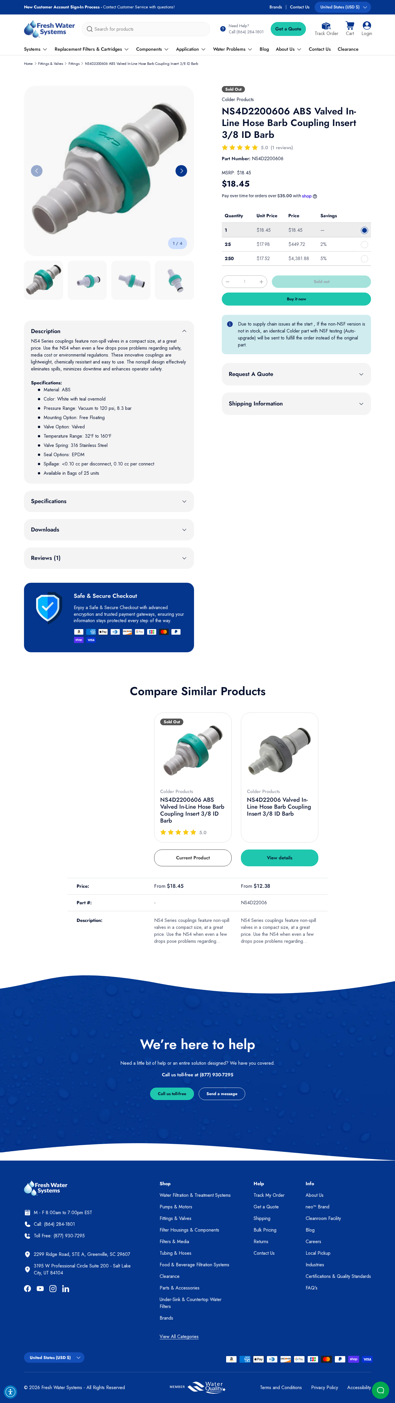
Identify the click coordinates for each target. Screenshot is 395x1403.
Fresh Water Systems (61, 1387)
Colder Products (238, 99)
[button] (350, 29)
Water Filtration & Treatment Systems (195, 1195)
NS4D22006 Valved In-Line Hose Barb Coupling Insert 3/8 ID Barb (279, 807)
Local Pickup (318, 1253)
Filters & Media (174, 1241)
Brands (276, 7)
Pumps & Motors (176, 1206)
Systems (32, 49)
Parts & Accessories (180, 1288)
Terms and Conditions (281, 1387)
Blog (264, 49)
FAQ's (312, 1288)
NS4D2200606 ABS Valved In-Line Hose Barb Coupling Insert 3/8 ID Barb (141, 63)
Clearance (348, 49)
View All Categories (179, 1336)
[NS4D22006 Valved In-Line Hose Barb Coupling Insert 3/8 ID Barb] (279, 751)
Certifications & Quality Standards (338, 1276)
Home (28, 63)
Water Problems (229, 49)
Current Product (193, 857)
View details (279, 857)
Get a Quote (288, 28)
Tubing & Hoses (175, 1253)
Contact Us (299, 7)
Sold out (321, 281)
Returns (261, 1241)
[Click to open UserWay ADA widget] (10, 1392)
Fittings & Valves (50, 63)
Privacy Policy (324, 1387)
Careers (313, 1241)
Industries (315, 1264)
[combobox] (145, 29)
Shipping (262, 1218)
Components (149, 49)
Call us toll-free (172, 1094)
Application (187, 49)
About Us (285, 49)
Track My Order (269, 1195)
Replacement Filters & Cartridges (88, 49)
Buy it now (296, 299)
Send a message (221, 1094)
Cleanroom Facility (323, 1218)
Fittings (74, 63)
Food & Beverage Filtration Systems (194, 1264)
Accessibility (359, 1387)
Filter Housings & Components (189, 1230)
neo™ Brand (317, 1206)
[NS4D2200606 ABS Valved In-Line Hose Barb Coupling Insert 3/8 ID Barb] (193, 751)
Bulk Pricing (265, 1230)
